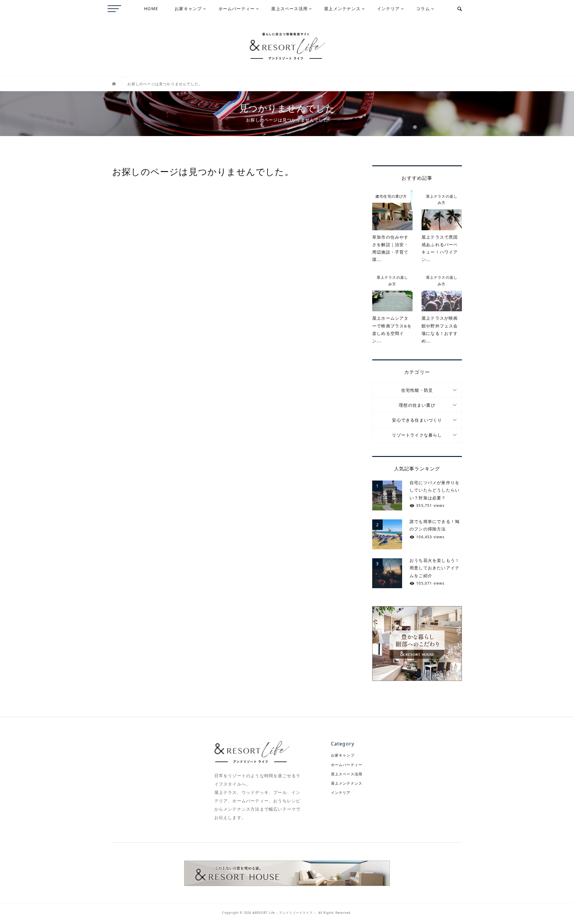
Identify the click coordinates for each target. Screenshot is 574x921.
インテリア (388, 8)
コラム (423, 8)
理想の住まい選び (417, 405)
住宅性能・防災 (417, 390)
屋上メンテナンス (342, 8)
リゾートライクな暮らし (417, 435)
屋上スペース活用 (289, 8)
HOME (151, 8)
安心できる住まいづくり (417, 420)
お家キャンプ (188, 8)
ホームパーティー (237, 8)
